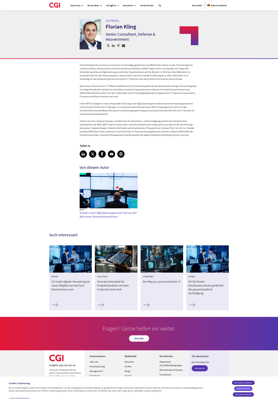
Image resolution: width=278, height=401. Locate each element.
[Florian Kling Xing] (118, 45)
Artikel (128, 366)
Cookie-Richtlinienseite (19, 398)
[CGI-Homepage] (54, 5)
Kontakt (197, 5)
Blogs (127, 371)
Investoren (147, 5)
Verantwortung (97, 366)
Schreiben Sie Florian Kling (123, 45)
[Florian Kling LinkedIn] (113, 45)
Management (96, 371)
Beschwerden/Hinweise (171, 369)
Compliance (165, 374)
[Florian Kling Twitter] (108, 45)
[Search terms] (160, 5)
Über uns (94, 361)
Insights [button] (111, 5)
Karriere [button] (128, 5)
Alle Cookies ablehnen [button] (243, 394)
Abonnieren (200, 368)
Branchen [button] (93, 5)
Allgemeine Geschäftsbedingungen (171, 363)
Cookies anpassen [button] (243, 388)
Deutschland (218, 5)
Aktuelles (129, 361)
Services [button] (75, 5)
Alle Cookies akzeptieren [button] (243, 383)
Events (128, 375)
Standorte (95, 375)
